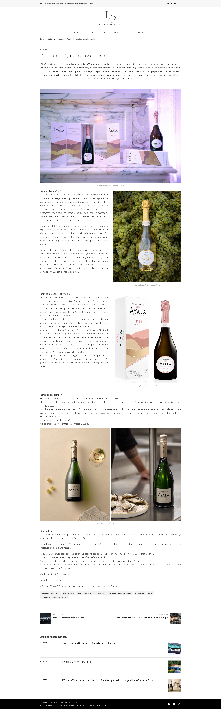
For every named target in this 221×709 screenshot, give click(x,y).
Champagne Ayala (84, 593)
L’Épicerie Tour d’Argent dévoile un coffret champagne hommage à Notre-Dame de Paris (107, 680)
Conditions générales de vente (63, 705)
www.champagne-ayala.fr (51, 580)
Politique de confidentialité (85, 705)
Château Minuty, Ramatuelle (77, 661)
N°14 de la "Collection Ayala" (54, 597)
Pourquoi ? (142, 32)
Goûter (130, 32)
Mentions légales (46, 705)
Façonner (102, 32)
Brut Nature (68, 593)
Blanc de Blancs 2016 (51, 593)
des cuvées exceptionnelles (120, 593)
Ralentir (77, 32)
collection (100, 593)
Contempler (116, 32)
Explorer (89, 32)
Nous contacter (100, 705)
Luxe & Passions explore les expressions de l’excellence (66, 4)
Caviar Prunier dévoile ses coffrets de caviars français (89, 643)
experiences (140, 593)
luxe (150, 593)
